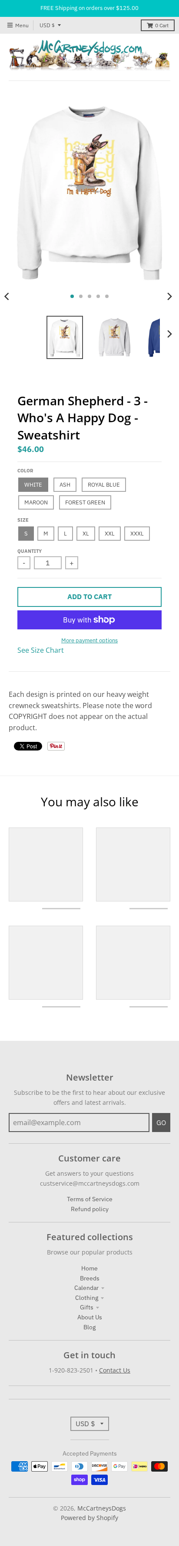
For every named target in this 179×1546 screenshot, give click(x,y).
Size (23, 520)
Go (161, 1122)
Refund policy (90, 1209)
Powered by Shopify (89, 1518)
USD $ (47, 25)
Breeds (89, 1278)
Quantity (29, 551)
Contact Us (114, 1370)
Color (25, 471)
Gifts (86, 1307)
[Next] (169, 296)
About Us (89, 1317)
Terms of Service (90, 1199)
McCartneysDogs (101, 1508)
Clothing (86, 1298)
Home (89, 1268)
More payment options (89, 640)
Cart (162, 25)
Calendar (86, 1288)
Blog (89, 1327)
